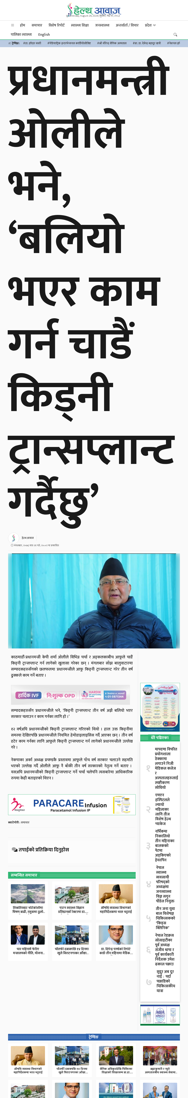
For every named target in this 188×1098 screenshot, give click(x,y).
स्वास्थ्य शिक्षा (80, 25)
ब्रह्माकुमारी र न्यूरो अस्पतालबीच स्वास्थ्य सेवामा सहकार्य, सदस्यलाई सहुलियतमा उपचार (160, 1074)
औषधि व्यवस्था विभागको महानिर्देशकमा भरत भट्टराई (116, 910)
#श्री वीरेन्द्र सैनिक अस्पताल (111, 43)
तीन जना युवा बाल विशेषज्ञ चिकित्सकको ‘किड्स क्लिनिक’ (165, 918)
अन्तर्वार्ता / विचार (127, 25)
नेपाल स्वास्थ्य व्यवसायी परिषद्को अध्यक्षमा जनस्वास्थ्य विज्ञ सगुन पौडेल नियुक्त (165, 884)
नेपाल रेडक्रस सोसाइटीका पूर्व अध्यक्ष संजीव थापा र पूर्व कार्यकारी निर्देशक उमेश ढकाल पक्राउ (164, 950)
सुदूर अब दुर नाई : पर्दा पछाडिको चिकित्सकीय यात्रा (166, 981)
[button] (12, 25)
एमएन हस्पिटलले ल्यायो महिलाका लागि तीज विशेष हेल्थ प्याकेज (163, 809)
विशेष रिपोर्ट (57, 25)
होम (22, 25)
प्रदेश (149, 25)
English (44, 34)
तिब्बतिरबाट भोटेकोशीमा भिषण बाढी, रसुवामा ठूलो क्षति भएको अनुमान (27, 912)
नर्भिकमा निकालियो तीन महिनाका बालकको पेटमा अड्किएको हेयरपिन (164, 846)
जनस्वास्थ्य (102, 25)
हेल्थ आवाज (28, 538)
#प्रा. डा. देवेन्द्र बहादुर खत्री (147, 43)
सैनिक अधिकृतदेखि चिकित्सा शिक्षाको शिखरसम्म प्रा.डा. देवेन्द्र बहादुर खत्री (116, 1072)
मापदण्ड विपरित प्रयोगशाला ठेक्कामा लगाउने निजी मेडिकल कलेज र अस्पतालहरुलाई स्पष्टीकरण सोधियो (166, 768)
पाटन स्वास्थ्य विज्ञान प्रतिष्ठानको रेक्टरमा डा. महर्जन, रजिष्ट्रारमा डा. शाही (72, 912)
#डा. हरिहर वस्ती (32, 43)
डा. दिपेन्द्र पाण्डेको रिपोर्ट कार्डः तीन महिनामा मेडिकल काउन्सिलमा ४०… (116, 953)
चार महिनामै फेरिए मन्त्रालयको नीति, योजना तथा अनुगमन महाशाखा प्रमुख (28, 955)
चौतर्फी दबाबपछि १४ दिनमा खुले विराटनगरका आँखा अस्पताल (72, 953)
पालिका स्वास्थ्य (21, 34)
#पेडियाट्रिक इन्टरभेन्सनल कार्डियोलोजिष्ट (69, 43)
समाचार (37, 25)
